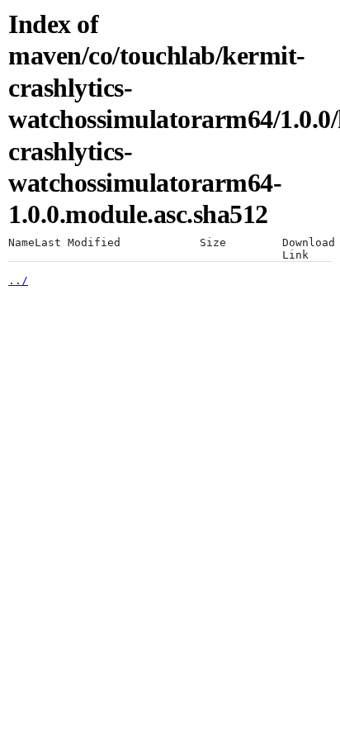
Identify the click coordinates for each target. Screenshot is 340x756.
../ (18, 280)
